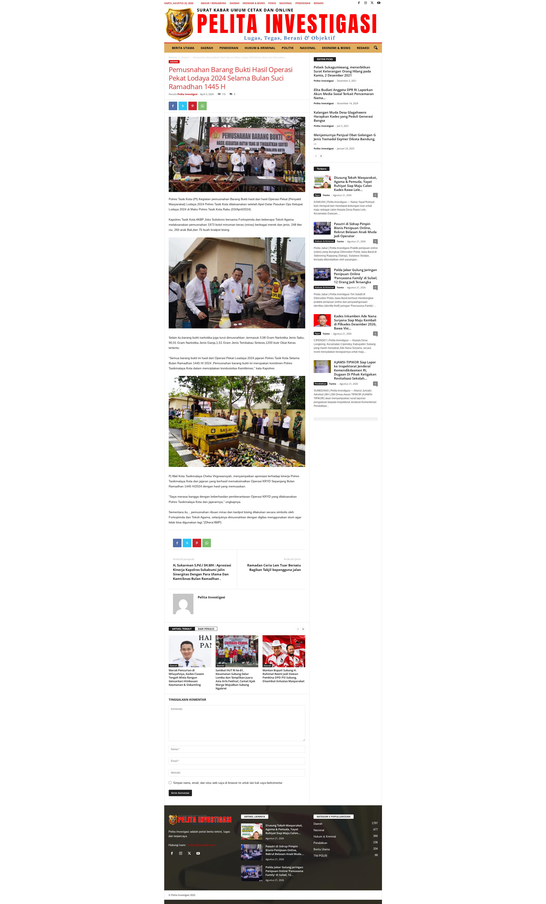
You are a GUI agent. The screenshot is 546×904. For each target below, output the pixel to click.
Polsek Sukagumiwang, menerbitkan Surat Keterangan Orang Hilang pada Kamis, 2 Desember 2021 (342, 71)
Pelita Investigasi (187, 94)
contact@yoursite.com (201, 845)
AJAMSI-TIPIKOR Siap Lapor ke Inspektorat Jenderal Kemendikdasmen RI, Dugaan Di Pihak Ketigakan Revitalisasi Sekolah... (355, 370)
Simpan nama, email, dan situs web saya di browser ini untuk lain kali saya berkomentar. (228, 782)
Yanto (326, 195)
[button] (375, 48)
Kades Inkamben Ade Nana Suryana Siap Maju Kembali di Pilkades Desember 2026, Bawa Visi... (355, 322)
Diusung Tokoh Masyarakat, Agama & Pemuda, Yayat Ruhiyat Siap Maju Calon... (284, 829)
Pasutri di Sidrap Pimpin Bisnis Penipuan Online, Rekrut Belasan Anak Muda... (285, 850)
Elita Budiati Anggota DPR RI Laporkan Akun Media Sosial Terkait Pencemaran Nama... (344, 94)
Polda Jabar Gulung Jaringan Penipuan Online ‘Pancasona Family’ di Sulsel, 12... (284, 871)
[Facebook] (359, 3)
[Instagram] (365, 3)
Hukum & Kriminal (260, 48)
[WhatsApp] (202, 106)
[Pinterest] (192, 106)
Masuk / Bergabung (213, 3)
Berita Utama (183, 48)
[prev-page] (298, 629)
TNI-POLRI (320, 855)
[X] (372, 3)
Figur (317, 195)
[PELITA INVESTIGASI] (273, 24)
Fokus (272, 3)
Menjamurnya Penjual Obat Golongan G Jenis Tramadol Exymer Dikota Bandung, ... (345, 139)
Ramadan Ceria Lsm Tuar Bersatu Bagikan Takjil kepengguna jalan (274, 567)
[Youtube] (378, 3)
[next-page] (303, 629)
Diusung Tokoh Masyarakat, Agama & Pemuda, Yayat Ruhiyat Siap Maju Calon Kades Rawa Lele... (355, 183)
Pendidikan (302, 3)
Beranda (173, 57)
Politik (287, 48)
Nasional (285, 3)
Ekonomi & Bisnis (254, 3)
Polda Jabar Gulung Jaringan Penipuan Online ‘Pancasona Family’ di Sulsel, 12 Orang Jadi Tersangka (355, 276)
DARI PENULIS (206, 628)
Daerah (234, 3)
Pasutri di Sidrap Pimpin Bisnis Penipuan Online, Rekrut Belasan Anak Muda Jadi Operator (355, 230)
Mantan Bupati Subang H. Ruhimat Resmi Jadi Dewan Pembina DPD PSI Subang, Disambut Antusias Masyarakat (283, 675)
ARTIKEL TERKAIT (182, 628)
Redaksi (319, 3)
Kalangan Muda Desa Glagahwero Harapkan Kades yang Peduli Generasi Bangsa (343, 116)
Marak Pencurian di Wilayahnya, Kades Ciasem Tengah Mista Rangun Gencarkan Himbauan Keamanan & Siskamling (186, 677)
